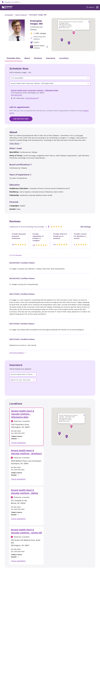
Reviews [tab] (38, 58)
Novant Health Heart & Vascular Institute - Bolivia (24, 491)
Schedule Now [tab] (13, 58)
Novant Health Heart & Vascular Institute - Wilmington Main (34, 90)
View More (14, 143)
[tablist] (50, 58)
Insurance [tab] (50, 58)
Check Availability (18, 443)
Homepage (9, 15)
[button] (73, 33)
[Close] (88, 21)
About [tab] (27, 58)
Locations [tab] (63, 58)
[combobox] (50, 78)
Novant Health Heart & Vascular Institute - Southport (26, 452)
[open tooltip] (47, 47)
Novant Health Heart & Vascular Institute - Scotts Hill (26, 531)
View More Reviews (16, 353)
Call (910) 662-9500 (21, 119)
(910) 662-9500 (16, 95)
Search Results (21, 15)
